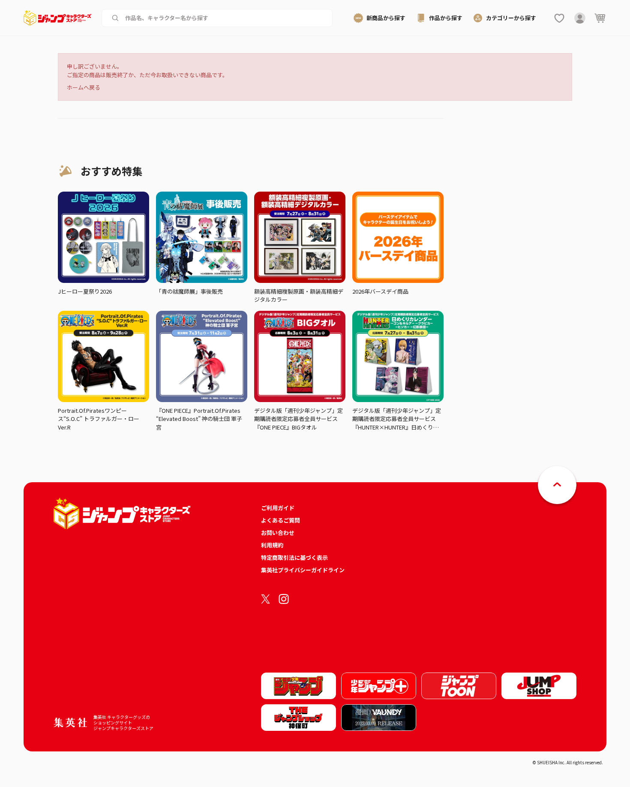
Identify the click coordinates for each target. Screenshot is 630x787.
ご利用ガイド (277, 508)
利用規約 (272, 545)
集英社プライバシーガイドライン (303, 570)
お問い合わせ (277, 533)
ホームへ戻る (83, 87)
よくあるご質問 (280, 520)
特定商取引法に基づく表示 (294, 557)
